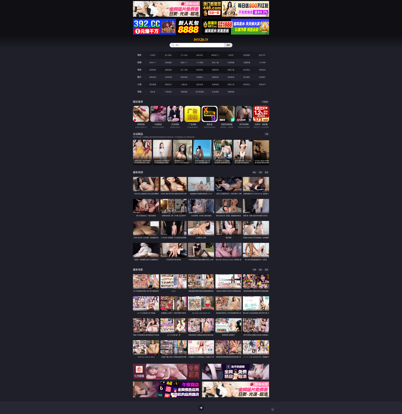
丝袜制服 (231, 62)
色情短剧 (231, 92)
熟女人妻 (215, 62)
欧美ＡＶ (184, 62)
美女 (254, 172)
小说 (139, 84)
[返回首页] (272, 409)
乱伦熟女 (246, 70)
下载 (266, 134)
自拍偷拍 (168, 62)
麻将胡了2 (215, 55)
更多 (266, 172)
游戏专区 (199, 55)
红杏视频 (215, 92)
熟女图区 (246, 77)
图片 (139, 77)
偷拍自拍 (168, 70)
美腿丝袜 (215, 77)
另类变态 (262, 70)
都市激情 (152, 84)
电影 (139, 69)
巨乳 (260, 172)
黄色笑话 (246, 84)
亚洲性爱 (152, 70)
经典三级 (231, 70)
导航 (139, 91)
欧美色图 (184, 77)
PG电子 (153, 55)
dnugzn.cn (201, 40)
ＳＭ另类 (262, 62)
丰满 (254, 270)
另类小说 (231, 84)
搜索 (228, 45)
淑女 (260, 270)
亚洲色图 (168, 77)
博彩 (139, 55)
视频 (139, 62)
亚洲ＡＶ (152, 62)
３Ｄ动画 (199, 62)
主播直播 (246, 62)
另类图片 (262, 77)
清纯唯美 (231, 77)
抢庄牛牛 (262, 55)
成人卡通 (184, 70)
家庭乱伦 (168, 84)
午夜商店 (168, 92)
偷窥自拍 (152, 77)
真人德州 (168, 55)
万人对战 (184, 55)
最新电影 (138, 269)
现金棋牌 (246, 55)
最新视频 (138, 172)
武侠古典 (199, 84)
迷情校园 (215, 84)
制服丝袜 (215, 70)
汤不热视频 (199, 92)
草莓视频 (184, 92)
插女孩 (152, 92)
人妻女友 (184, 84)
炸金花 (230, 55)
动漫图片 (199, 77)
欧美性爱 (199, 70)
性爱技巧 (262, 84)
